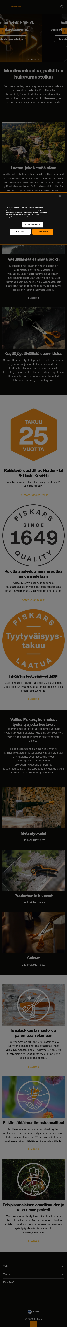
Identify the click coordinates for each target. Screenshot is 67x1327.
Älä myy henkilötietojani (33, 224)
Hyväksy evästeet (43, 232)
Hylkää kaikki (20, 232)
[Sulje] (59, 196)
